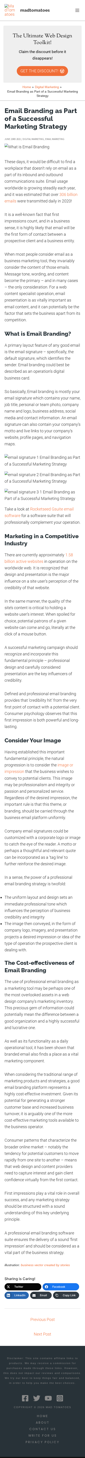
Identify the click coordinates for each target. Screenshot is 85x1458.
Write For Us (42, 1436)
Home (42, 1416)
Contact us (42, 1429)
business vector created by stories (45, 1265)
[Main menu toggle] (77, 10)
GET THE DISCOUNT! (39, 71)
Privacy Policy (42, 1442)
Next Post (42, 1334)
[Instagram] (59, 1398)
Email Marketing (54, 139)
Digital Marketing (33, 139)
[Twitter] (36, 1398)
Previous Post (42, 1319)
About (42, 1422)
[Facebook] (25, 1398)
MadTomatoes (35, 10)
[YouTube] (48, 1398)
